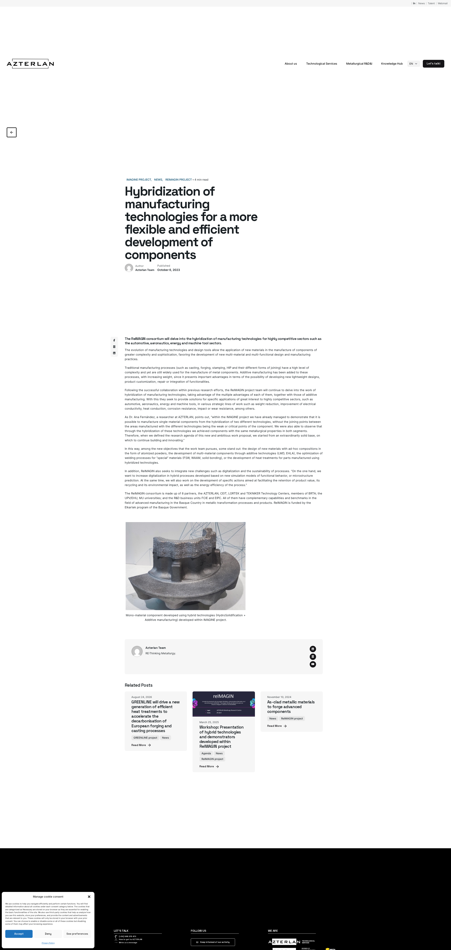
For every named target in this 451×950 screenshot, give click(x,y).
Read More (138, 745)
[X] (114, 347)
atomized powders (154, 453)
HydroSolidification (230, 615)
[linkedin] (313, 649)
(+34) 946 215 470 (127, 936)
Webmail (442, 3)
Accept (19, 933)
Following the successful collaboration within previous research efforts (174, 390)
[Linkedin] (114, 353)
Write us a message (128, 942)
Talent (431, 3)
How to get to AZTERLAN (130, 939)
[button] (89, 896)
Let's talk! (433, 63)
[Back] (12, 132)
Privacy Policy (48, 943)
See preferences (77, 933)
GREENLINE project (145, 737)
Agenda (206, 753)
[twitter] (313, 657)
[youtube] (313, 664)
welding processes (138, 458)
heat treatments (267, 458)
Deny (48, 933)
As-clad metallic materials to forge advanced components (291, 707)
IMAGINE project (138, 179)
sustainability (261, 471)
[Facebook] (114, 340)
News (421, 3)
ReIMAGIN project (178, 179)
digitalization (231, 471)
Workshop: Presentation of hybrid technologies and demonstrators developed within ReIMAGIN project (221, 737)
